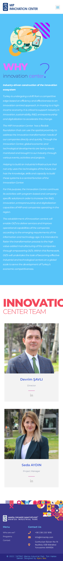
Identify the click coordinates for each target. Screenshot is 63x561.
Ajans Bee (41, 558)
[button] (57, 7)
